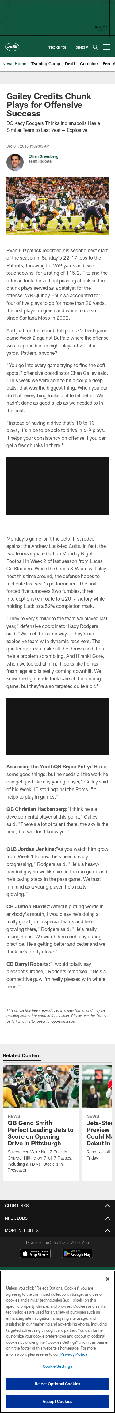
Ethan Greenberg (43, 156)
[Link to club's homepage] (12, 44)
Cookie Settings (58, 1366)
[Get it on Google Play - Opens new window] (77, 1256)
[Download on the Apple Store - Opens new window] (35, 1254)
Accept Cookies (57, 1401)
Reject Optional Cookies (57, 1383)
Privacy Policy (73, 1354)
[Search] (95, 47)
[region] (57, 1341)
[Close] (107, 1279)
